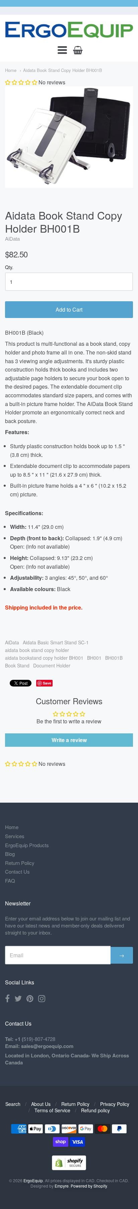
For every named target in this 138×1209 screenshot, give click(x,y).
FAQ (10, 880)
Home (10, 70)
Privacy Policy (114, 1104)
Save (47, 683)
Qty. (9, 267)
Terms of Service (52, 1110)
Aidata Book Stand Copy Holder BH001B (62, 70)
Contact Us (17, 871)
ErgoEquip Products (27, 845)
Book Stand (17, 665)
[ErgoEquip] (69, 29)
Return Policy (19, 862)
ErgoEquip (33, 1180)
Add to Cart (69, 309)
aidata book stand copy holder (37, 650)
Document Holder (51, 665)
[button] (21, 82)
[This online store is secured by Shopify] (69, 1168)
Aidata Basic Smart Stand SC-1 (56, 642)
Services (14, 835)
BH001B (114, 657)
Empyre (62, 1186)
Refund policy (95, 1110)
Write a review (69, 740)
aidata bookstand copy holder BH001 (44, 657)
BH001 (94, 657)
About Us (41, 1104)
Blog (10, 853)
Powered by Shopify (89, 1186)
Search (12, 1104)
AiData (12, 238)
